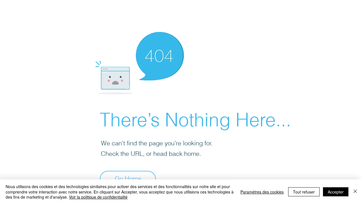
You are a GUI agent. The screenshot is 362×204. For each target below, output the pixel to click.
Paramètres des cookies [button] (262, 192)
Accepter (336, 192)
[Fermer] (355, 191)
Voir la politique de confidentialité (98, 197)
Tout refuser (304, 192)
